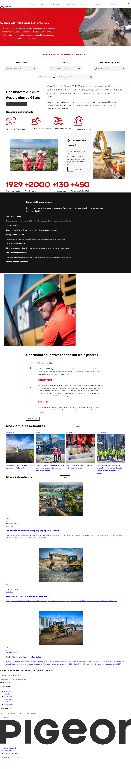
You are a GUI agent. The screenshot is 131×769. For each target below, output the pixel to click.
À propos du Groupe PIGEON (75, 170)
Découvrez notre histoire (16, 104)
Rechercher (129, 4)
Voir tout (78, 426)
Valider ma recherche (44, 77)
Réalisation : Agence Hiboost (9, 757)
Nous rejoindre (5, 717)
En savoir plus (32, 418)
